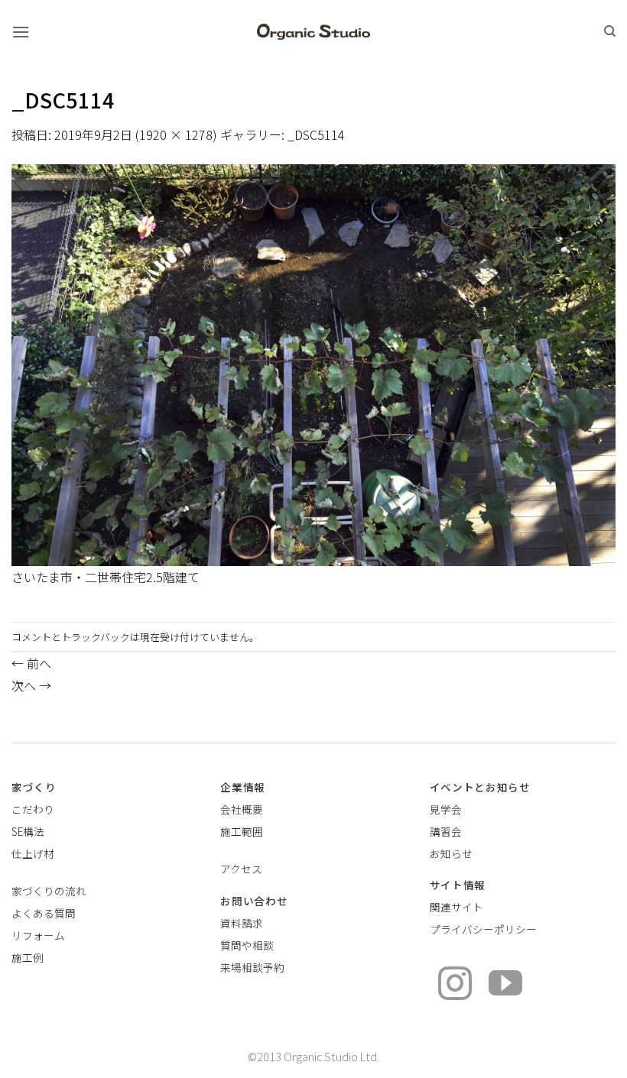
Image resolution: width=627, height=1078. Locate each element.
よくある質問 (43, 913)
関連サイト (456, 907)
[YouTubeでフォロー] (505, 986)
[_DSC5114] (313, 363)
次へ (31, 685)
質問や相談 (247, 945)
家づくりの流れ (48, 890)
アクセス (241, 868)
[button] (20, 31)
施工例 (27, 957)
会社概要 (241, 809)
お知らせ (451, 853)
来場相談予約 (252, 967)
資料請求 (241, 923)
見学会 (446, 809)
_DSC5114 (316, 134)
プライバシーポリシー (483, 929)
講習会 (446, 831)
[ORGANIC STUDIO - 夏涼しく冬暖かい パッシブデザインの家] (314, 32)
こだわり (32, 809)
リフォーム (38, 935)
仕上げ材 (32, 853)
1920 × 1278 (176, 134)
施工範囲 (241, 831)
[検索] (610, 31)
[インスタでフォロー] (455, 986)
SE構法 (27, 831)
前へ (31, 663)
